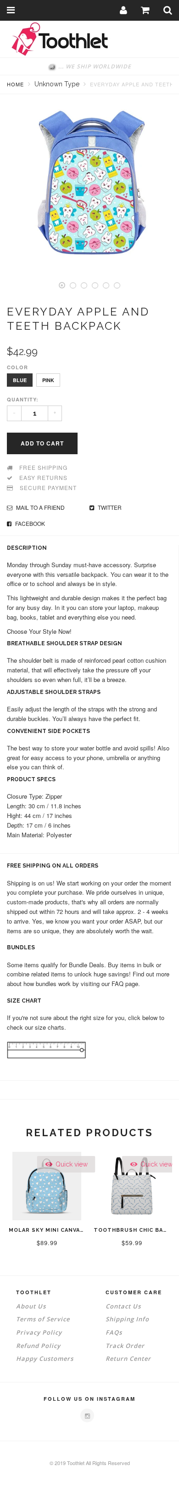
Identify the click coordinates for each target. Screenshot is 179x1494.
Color (17, 367)
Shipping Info (127, 1319)
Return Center (128, 1358)
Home (15, 84)
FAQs (114, 1332)
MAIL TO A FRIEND (40, 507)
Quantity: (23, 399)
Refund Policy (38, 1346)
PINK (48, 380)
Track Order (125, 1346)
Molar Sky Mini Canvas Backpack (63, 1230)
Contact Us (123, 1306)
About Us (31, 1306)
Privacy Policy (39, 1332)
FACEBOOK (29, 523)
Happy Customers (44, 1358)
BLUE (20, 380)
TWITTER (109, 507)
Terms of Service (43, 1319)
